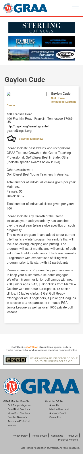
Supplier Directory (17, 417)
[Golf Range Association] (25, 8)
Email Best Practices (19, 409)
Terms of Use (39, 435)
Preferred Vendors (68, 439)
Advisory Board (57, 413)
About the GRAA (54, 401)
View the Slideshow (31, 139)
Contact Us (55, 417)
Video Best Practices (19, 413)
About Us (54, 405)
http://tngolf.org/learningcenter (28, 126)
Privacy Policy (20, 435)
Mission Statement (59, 409)
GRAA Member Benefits (16, 401)
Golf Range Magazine (19, 405)
